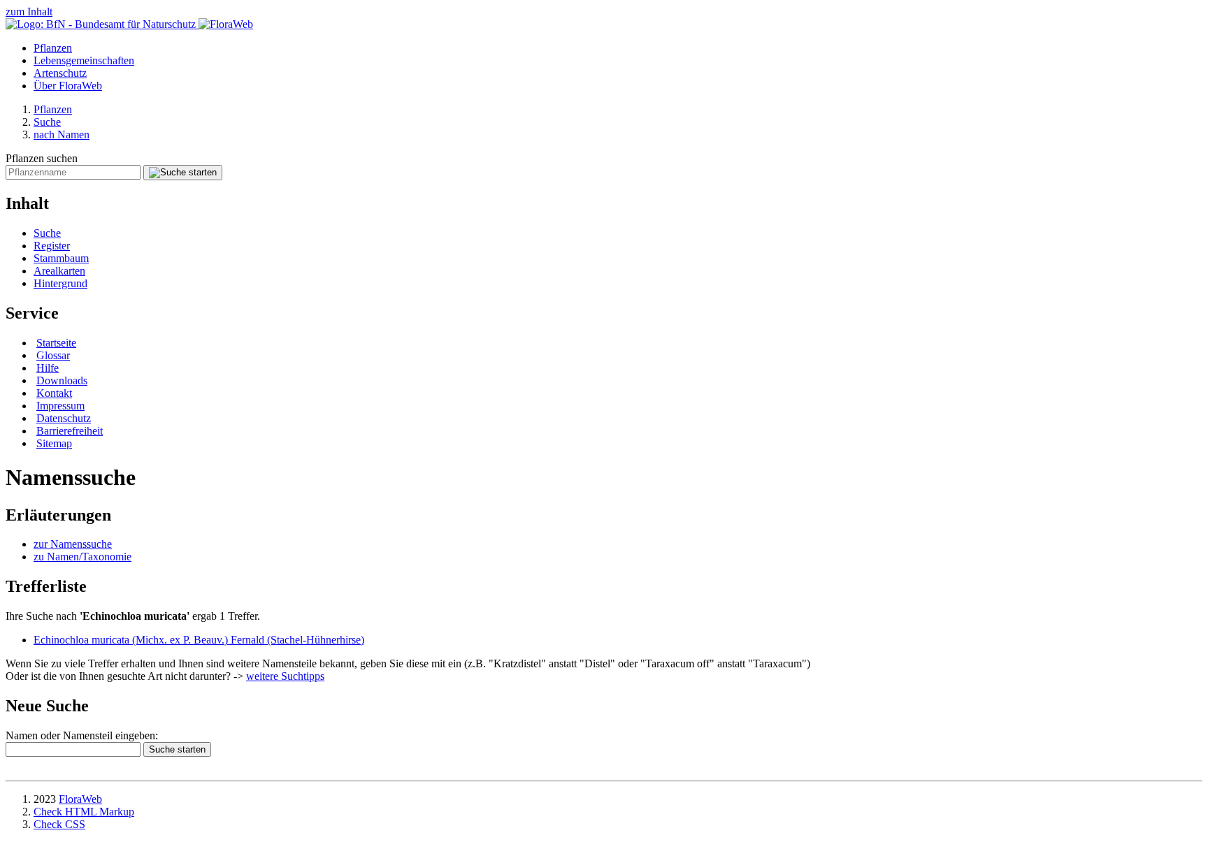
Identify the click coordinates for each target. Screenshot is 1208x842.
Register (52, 246)
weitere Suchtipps (285, 676)
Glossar (53, 355)
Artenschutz (60, 73)
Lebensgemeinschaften (84, 60)
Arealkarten (59, 271)
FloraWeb (80, 799)
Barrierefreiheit (69, 431)
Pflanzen (53, 48)
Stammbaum (61, 258)
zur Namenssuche (73, 544)
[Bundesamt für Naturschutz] (102, 24)
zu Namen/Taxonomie (82, 556)
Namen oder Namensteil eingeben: (82, 735)
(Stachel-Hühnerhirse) (199, 640)
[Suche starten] (182, 172)
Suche (47, 122)
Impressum (60, 406)
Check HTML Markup (84, 812)
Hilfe (47, 368)
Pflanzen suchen (42, 158)
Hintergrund (60, 283)
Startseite (56, 343)
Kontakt (54, 393)
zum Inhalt (29, 11)
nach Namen (61, 134)
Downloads (61, 380)
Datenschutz (63, 418)
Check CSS (59, 824)
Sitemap (54, 443)
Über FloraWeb (68, 86)
